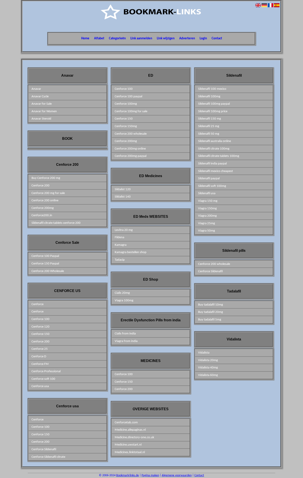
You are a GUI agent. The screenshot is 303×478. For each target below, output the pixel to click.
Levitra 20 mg (124, 230)
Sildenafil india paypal (212, 163)
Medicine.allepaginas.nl (130, 430)
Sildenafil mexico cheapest (215, 171)
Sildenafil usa (206, 193)
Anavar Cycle (40, 96)
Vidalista (203, 352)
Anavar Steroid (41, 118)
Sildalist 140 (123, 196)
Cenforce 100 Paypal (45, 256)
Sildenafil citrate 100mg (213, 148)
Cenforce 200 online (44, 200)
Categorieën (117, 38)
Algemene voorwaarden (177, 475)
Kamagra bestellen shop (130, 252)
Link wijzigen (166, 38)
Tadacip (120, 260)
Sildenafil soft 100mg (212, 186)
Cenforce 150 (40, 334)
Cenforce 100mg (126, 104)
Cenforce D (38, 356)
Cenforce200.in (41, 215)
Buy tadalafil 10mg (210, 304)
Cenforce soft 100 (43, 379)
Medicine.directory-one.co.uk (134, 437)
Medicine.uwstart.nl (128, 444)
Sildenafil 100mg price (212, 111)
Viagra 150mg (207, 208)
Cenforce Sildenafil (43, 449)
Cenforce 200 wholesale (131, 134)
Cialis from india (125, 333)
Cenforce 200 (40, 185)
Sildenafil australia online (214, 141)
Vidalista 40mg (208, 367)
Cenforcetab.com (126, 422)
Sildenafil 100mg (209, 96)
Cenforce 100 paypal (128, 96)
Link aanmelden (141, 38)
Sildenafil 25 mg (208, 126)
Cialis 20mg (122, 293)
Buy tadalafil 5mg (209, 319)
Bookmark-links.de (127, 475)
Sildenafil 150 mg (209, 118)
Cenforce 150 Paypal (45, 263)
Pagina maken (150, 475)
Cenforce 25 (39, 349)
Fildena (119, 237)
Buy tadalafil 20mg (210, 312)
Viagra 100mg (124, 300)
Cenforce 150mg (126, 126)
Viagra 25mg (206, 223)
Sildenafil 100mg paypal (214, 104)
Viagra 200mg (207, 216)
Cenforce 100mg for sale (131, 111)
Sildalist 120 (123, 189)
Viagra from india (126, 341)
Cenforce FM (40, 364)
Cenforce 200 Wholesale (47, 271)
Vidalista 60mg (208, 375)
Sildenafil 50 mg (208, 134)
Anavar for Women (44, 111)
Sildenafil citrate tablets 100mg (218, 156)
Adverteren (187, 38)
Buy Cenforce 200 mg (45, 178)
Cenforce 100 (40, 319)
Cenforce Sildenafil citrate (48, 457)
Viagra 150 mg (207, 201)
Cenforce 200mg (42, 208)
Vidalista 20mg (208, 360)
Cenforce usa (40, 386)
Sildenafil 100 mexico (212, 89)
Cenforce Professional (46, 371)
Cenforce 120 (40, 326)
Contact (217, 38)
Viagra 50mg (206, 230)
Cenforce (37, 304)
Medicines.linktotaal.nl (130, 452)
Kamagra (120, 245)
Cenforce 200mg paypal (130, 156)
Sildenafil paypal (209, 178)
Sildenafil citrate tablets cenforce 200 (56, 223)
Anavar (36, 89)
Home (85, 38)
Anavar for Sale (41, 104)
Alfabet (99, 38)
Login (203, 38)
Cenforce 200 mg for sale (48, 193)
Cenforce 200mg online (130, 148)
